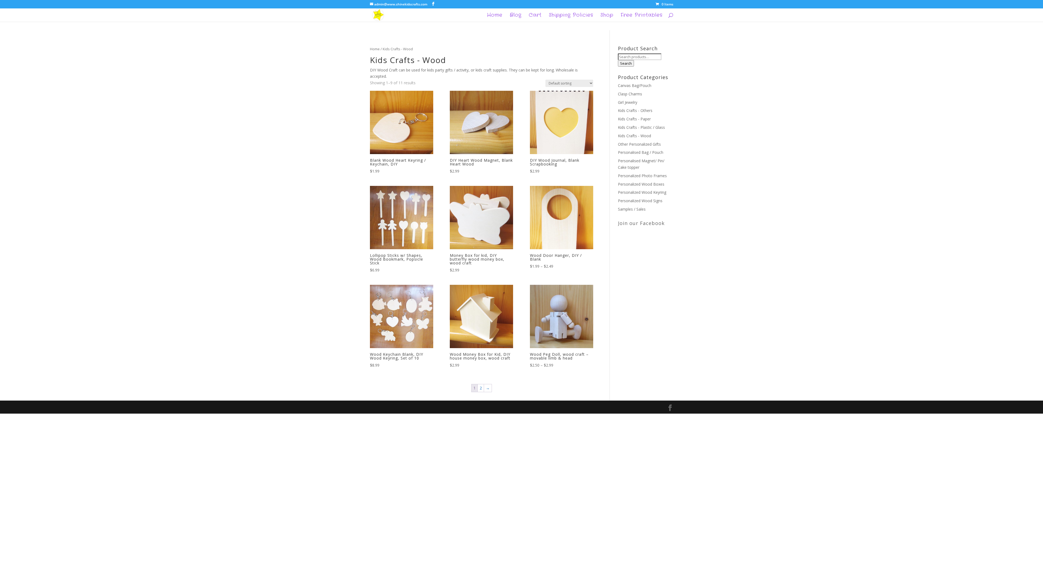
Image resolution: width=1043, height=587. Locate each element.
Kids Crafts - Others (635, 110)
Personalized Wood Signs (640, 200)
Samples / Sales (632, 209)
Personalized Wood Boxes (641, 184)
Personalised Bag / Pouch (640, 152)
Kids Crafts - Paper (634, 118)
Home (494, 15)
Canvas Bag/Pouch (634, 85)
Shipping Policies (571, 15)
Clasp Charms (630, 93)
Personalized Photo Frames (642, 175)
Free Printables (641, 15)
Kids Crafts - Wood (634, 135)
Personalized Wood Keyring (642, 192)
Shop (607, 15)
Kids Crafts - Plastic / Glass (641, 127)
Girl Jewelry (627, 102)
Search (626, 63)
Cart (535, 15)
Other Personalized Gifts (639, 144)
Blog (516, 15)
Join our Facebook (641, 223)
